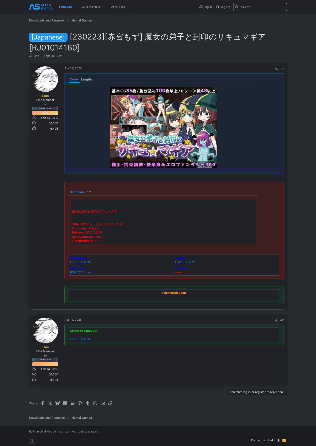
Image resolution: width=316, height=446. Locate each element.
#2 (282, 320)
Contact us (258, 440)
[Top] (278, 440)
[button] (75, 7)
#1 (282, 68)
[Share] (276, 69)
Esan (36, 56)
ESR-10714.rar (80, 262)
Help (271, 440)
